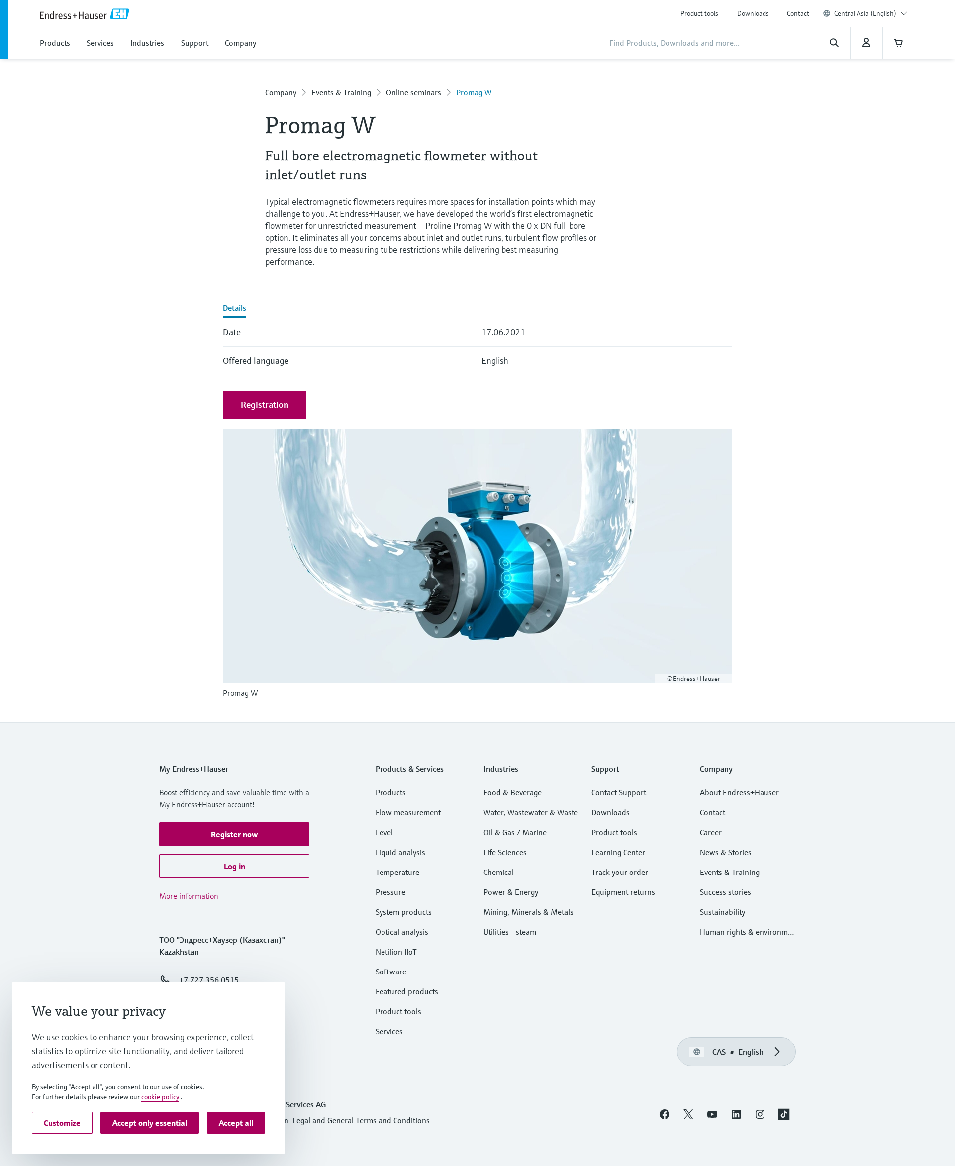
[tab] (234, 308)
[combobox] (870, 13)
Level (384, 832)
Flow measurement (408, 812)
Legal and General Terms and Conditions (361, 1120)
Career (711, 832)
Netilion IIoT (396, 952)
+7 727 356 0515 (209, 980)
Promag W (473, 92)
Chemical (498, 872)
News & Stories (726, 852)
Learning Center (618, 852)
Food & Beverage (512, 792)
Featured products (407, 991)
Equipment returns (623, 892)
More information (188, 896)
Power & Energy (510, 892)
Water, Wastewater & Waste (530, 812)
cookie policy (160, 1096)
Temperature (397, 872)
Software (391, 971)
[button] (234, 834)
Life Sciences (505, 852)
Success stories (725, 892)
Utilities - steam (509, 932)
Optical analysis (402, 932)
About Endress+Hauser (739, 792)
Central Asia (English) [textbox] (865, 13)
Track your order (619, 872)
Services (389, 1031)
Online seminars (413, 92)
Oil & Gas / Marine (515, 832)
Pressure (390, 892)
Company (280, 92)
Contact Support (618, 792)
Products (391, 792)
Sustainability (722, 912)
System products (404, 912)
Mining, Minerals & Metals (528, 912)
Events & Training (341, 92)
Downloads (753, 13)
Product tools (699, 13)
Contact (798, 13)
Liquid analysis (400, 852)
